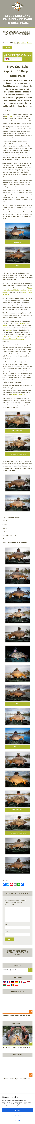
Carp (15, 43)
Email (7, 931)
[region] (17, 1109)
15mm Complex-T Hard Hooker (13, 337)
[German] (12, 982)
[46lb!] (17, 254)
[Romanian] (12, 985)
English (11, 59)
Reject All (17, 1120)
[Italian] (20, 982)
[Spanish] (16, 982)
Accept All (17, 1110)
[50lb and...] (17, 231)
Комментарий (9, 905)
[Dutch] (28, 982)
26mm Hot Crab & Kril (18, 394)
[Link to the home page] (17, 6)
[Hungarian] (4, 985)
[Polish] (8, 985)
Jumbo (24, 292)
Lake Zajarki (9, 116)
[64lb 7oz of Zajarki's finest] (17, 443)
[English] (4, 982)
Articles (29, 43)
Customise (18, 1115)
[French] (8, 982)
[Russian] (16, 985)
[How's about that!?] (17, 419)
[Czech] (24, 982)
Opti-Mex (8, 330)
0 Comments (7, 47)
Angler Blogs (22, 43)
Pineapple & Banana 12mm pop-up (13, 339)
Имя (6, 924)
